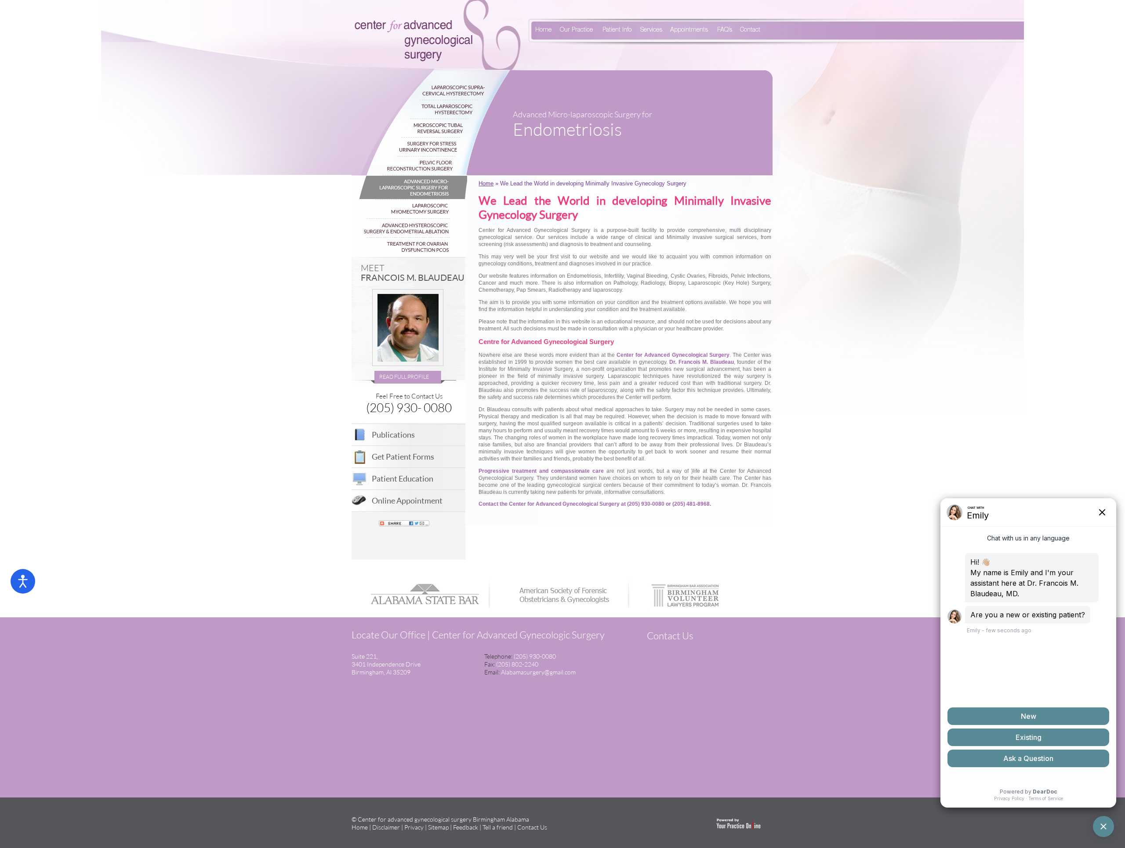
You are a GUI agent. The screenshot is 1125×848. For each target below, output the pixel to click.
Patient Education (402, 478)
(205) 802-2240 (517, 664)
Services (651, 30)
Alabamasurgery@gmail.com (538, 672)
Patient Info (616, 30)
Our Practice (576, 30)
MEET (413, 272)
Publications (393, 434)
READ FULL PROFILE (404, 376)
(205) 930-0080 (535, 656)
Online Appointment (407, 500)
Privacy (414, 827)
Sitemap (438, 827)
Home (543, 30)
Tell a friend (498, 827)
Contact (750, 30)
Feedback (465, 827)
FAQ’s (724, 30)
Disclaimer (386, 827)
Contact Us (532, 827)
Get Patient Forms (403, 456)
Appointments (689, 30)
